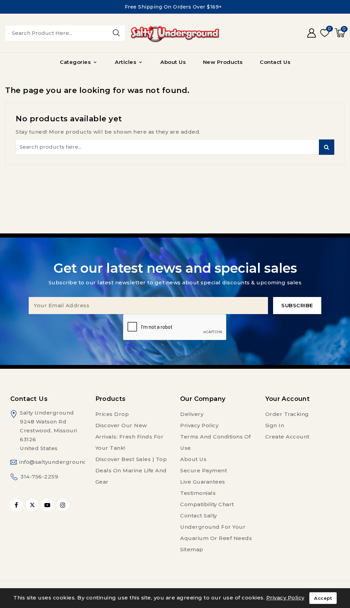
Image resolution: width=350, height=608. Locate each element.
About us (193, 459)
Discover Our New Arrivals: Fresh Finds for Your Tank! (129, 436)
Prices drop (112, 414)
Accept (323, 598)
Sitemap (191, 549)
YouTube (48, 505)
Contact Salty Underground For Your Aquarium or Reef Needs (216, 526)
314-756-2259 (39, 476)
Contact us (29, 399)
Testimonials (198, 493)
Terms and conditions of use (215, 442)
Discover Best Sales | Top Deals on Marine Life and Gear (131, 470)
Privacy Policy (199, 425)
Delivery (191, 414)
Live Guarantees (202, 481)
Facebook (17, 505)
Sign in (274, 425)
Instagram (63, 505)
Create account (287, 436)
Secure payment (203, 470)
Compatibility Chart (207, 504)
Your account (287, 399)
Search (326, 147)
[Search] (116, 33)
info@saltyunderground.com (60, 462)
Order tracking (287, 414)
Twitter (32, 505)
